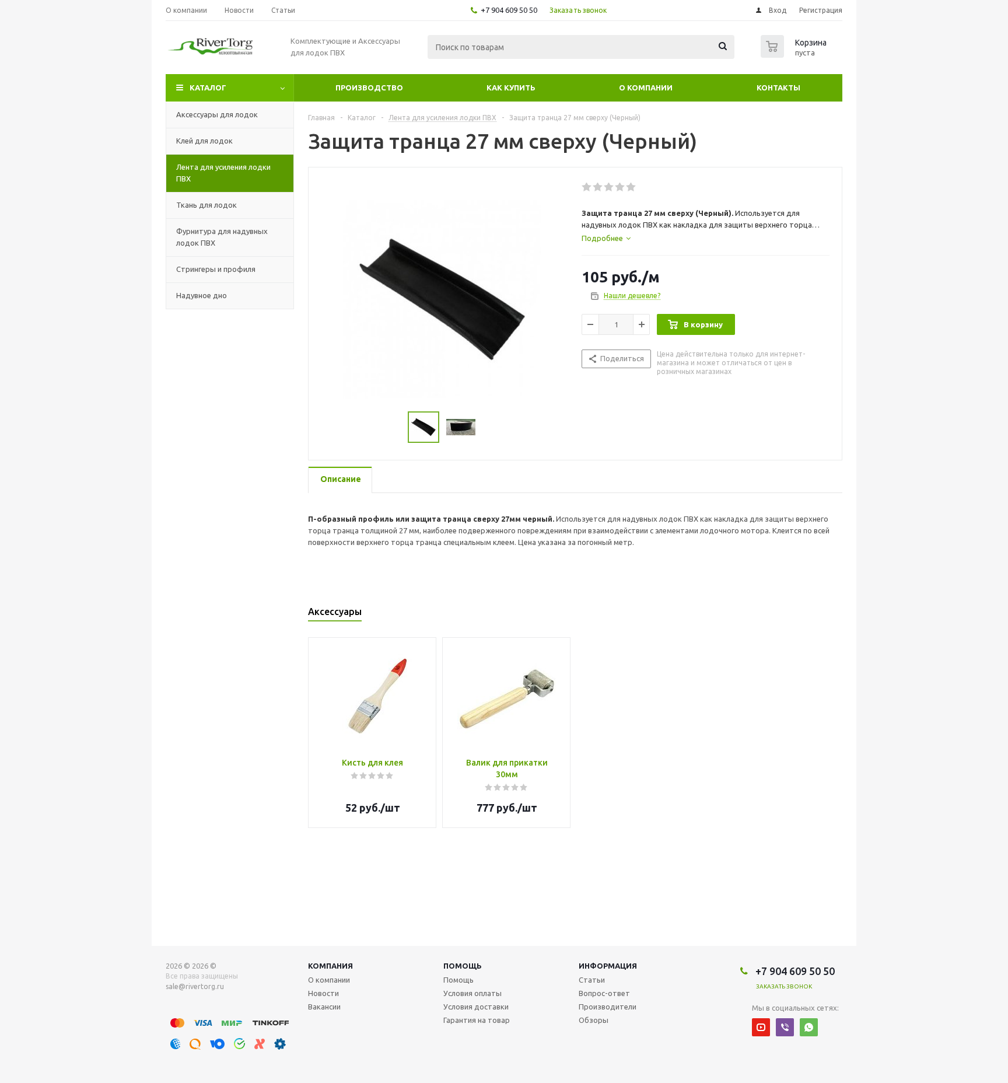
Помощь (462, 966)
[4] (620, 187)
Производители (607, 1006)
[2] (598, 187)
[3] (609, 187)
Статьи (592, 980)
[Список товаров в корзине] (795, 54)
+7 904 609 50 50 (509, 10)
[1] (587, 187)
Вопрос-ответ (604, 993)
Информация (608, 966)
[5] (631, 187)
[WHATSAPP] (809, 1027)
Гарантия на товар (476, 1020)
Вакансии (324, 1006)
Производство (369, 87)
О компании (646, 87)
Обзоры (593, 1020)
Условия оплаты (472, 993)
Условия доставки (476, 1006)
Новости (323, 993)
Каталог (208, 87)
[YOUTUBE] (761, 1027)
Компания (330, 966)
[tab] (606, 238)
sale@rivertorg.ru (195, 986)
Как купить (511, 87)
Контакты (778, 87)
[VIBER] (785, 1027)
